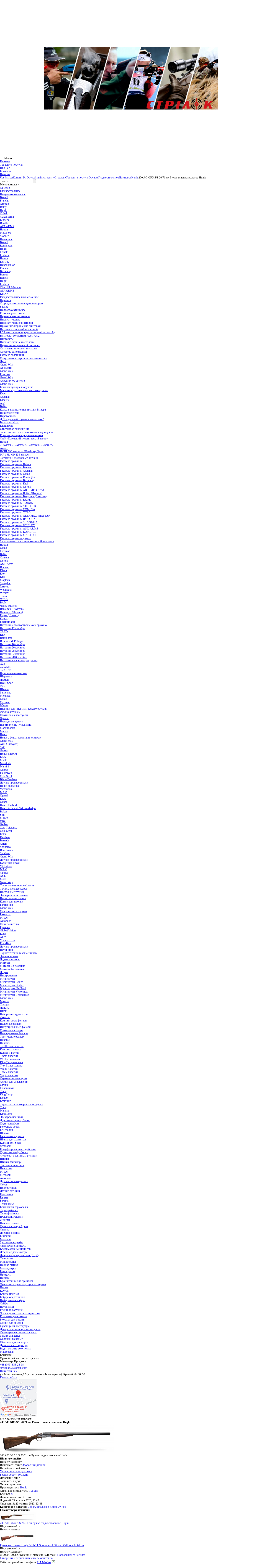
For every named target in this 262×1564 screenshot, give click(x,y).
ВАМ (3, 602)
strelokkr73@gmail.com (13, 1367)
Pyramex (5, 927)
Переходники (8, 415)
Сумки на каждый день (14, 1226)
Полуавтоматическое (12, 194)
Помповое (6, 239)
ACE (3, 875)
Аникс (4, 448)
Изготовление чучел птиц (16, 724)
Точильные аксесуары (13, 888)
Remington (6, 245)
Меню (8, 158)
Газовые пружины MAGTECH (18, 534)
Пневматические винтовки (16, 322)
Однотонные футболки (14, 1152)
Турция (33, 1490)
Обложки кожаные (11, 1338)
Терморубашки (9, 1210)
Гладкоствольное (10, 190)
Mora (3, 879)
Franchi (4, 200)
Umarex (4, 399)
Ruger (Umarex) (9, 615)
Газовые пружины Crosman (16, 470)
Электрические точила (14, 895)
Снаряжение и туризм (13, 911)
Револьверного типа (12, 313)
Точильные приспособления (17, 885)
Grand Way (6, 364)
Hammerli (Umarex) (11, 612)
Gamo (3, 547)
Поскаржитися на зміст (71, 1554)
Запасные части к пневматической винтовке (27, 541)
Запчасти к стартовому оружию (19, 457)
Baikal (3, 406)
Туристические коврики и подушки (21, 1104)
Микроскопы (8, 1261)
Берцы (4, 1197)
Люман (4, 679)
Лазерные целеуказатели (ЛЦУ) (19, 1255)
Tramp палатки (9, 1055)
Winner (4, 705)
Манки (4, 731)
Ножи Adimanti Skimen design (18, 808)
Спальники (7, 1088)
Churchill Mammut (10, 287)
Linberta (4, 219)
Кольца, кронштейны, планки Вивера (23, 409)
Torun (3, 596)
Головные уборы (10, 1126)
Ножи (3, 734)
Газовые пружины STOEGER (18, 506)
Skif (2, 747)
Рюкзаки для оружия (12, 1319)
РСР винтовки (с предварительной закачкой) (27, 332)
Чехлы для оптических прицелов (20, 1313)
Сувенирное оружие (12, 380)
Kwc (3, 393)
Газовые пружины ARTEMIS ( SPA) (22, 489)
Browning (5, 271)
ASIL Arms (6, 563)
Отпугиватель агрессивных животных (23, 358)
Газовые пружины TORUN (16, 502)
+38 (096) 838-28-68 (12, 1364)
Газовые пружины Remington (17, 477)
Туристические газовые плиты (18, 952)
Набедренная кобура (12, 1300)
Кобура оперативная (12, 1297)
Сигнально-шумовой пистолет (18, 348)
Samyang (5, 692)
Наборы (5, 1039)
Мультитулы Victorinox (14, 991)
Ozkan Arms (7, 216)
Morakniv (5, 763)
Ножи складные (9, 785)
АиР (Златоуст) (9, 743)
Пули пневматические (13, 673)
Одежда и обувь (9, 1123)
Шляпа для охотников (13, 1139)
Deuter (4, 1097)
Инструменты (8, 975)
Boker (3, 811)
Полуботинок (8, 1187)
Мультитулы (7, 978)
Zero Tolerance (8, 827)
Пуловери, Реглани (11, 1216)
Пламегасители (9, 412)
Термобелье (7, 1203)
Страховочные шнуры (13, 1078)
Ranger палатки (9, 1052)
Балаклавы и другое (12, 1136)
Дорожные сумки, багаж (15, 1120)
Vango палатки (9, 1075)
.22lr (2, 663)
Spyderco (5, 846)
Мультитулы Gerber (12, 985)
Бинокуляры (7, 1271)
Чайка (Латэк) (8, 605)
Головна (5, 161)
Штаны (4, 1158)
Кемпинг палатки (10, 1049)
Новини (5, 174)
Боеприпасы (7, 621)
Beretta (4, 223)
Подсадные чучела (11, 721)
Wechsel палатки (10, 1059)
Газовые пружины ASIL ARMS (19, 528)
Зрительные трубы (11, 1242)
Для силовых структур (13, 1345)
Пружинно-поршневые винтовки (20, 325)
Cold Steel (6, 776)
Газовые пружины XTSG (15, 512)
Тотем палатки (9, 1071)
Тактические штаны (12, 1165)
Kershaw (5, 837)
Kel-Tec (4, 261)
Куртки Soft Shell (10, 1142)
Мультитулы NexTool (13, 988)
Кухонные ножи (10, 862)
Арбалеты (6, 367)
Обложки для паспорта (14, 1342)
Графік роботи (8, 1377)
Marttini (4, 766)
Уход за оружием (10, 711)
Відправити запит (11, 1464)
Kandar (4, 618)
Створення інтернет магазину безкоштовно (26, 1558)
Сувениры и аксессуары (14, 1325)
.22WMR (5, 666)
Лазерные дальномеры (13, 1252)
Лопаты (4, 1007)
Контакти (6, 171)
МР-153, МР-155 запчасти (15, 454)
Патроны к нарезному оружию (18, 660)
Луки (3, 361)
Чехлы (4, 1287)
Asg (2, 403)
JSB (2, 686)
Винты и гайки (9, 422)
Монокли (5, 1239)
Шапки (4, 1133)
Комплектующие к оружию (16, 387)
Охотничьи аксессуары (14, 715)
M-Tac (3, 917)
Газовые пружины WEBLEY (17, 525)
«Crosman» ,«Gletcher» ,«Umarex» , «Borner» (26, 444)
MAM (3, 792)
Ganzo (3, 750)
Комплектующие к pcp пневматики (21, 435)
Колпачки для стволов (13, 1316)
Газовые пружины (11, 461)
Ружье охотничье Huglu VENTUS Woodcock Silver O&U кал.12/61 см (42, 1545)
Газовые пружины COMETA (17, 509)
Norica (4, 560)
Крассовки (6, 1194)
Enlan (3, 834)
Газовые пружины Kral (14, 483)
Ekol (2, 573)
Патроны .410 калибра (13, 657)
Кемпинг (5, 1100)
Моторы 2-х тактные (12, 965)
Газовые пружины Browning (17, 480)
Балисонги (6, 904)
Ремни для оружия (11, 1309)
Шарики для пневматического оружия (23, 708)
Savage (4, 306)
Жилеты (5, 1219)
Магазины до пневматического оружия (24, 390)
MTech (4, 817)
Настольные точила (12, 891)
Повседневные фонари (14, 1033)
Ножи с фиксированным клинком (20, 737)
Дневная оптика (10, 1232)
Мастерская (7, 1351)
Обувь (3, 1184)
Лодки (4, 972)
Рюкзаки (5, 914)
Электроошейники (11, 1116)
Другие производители (14, 782)
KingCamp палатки (11, 1062)
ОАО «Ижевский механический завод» (24, 438)
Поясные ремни (9, 1223)
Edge (3, 933)
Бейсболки (6, 1129)
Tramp (3, 1091)
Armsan (4, 203)
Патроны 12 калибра (12, 628)
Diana (3, 570)
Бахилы (4, 1200)
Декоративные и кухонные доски (20, 1329)
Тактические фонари (12, 1036)
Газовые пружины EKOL (15, 499)
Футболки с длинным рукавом (18, 1155)
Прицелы (5, 1274)
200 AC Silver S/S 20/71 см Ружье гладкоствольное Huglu (34, 1523)
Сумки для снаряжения (14, 1081)
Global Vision (8, 930)
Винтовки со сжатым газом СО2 (20, 335)
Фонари (5, 1017)
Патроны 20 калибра (12, 647)
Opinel (4, 795)
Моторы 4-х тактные (12, 969)
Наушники (6, 949)
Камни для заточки (11, 901)
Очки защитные (9, 924)
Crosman (5, 396)
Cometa (4, 557)
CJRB (3, 843)
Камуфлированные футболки (18, 1149)
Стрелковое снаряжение (14, 428)
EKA (3, 756)
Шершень (6, 676)
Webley (4, 592)
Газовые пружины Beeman (16, 467)
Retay (3, 206)
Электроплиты (9, 956)
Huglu (3, 210)
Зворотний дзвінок (33, 1464)
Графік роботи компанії (14, 1474)
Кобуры (4, 1290)
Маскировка (7, 727)
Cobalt (3, 213)
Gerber (4, 769)
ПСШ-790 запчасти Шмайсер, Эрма (21, 451)
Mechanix (5, 1174)
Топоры (4, 1004)
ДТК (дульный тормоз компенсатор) (22, 419)
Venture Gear (7, 940)
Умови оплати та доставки (16, 1471)
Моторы (5, 962)
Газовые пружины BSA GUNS (18, 518)
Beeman (4, 567)
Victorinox (6, 788)
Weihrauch (6, 589)
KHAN (4, 293)
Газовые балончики (12, 354)
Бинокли (5, 1235)
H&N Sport (6, 682)
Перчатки (6, 1168)
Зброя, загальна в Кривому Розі (47, 1506)
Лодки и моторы (10, 959)
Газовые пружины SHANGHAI (19, 522)
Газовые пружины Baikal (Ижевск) (21, 493)
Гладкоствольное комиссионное (19, 297)
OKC (3, 821)
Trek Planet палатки (11, 1065)
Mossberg (5, 232)
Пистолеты (7, 338)
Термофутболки (9, 1213)
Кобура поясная (9, 1293)
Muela (3, 760)
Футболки (6, 1145)
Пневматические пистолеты (17, 342)
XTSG (4, 599)
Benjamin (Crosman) (12, 608)
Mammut (5, 1110)
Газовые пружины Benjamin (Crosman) (23, 496)
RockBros (5, 943)
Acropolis (5, 920)
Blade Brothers (8, 779)
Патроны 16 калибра (12, 644)
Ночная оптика (9, 1264)
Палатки (5, 1043)
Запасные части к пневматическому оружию (27, 432)
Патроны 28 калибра (12, 650)
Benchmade (6, 850)
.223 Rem (5, 670)
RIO (2, 634)
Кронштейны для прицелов (17, 1280)
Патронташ (7, 1306)
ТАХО (4, 631)
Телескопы (6, 1258)
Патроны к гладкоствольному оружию (23, 624)
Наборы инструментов (14, 1014)
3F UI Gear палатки (12, 1046)
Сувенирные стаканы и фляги (18, 1332)
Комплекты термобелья (14, 1207)
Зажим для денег (10, 1335)
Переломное (7, 264)
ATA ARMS (7, 226)
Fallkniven (6, 772)
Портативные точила (13, 898)
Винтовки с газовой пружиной (19, 329)
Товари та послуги (11, 164)
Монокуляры (8, 1268)
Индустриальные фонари (15, 1026)
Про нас (5, 167)
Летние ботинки (10, 1190)
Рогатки (5, 374)
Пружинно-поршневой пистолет (20, 345)
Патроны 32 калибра (12, 653)
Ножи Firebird (8, 753)
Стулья (4, 1084)
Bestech (4, 840)
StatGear (5, 853)
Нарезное (5, 300)
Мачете (4, 1001)
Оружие (5, 187)
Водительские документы (15, 1348)
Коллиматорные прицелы (15, 1248)
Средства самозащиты (13, 351)
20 (12, 1493)
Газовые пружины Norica (15, 486)
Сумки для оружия (11, 1322)
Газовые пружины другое (15, 538)
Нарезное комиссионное (15, 316)
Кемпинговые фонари (13, 1020)
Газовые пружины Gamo (15, 473)
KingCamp (6, 1094)
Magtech (5, 579)
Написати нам (8, 1370)
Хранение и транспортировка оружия (23, 1284)
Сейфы (4, 1303)
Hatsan (4, 229)
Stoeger (4, 235)
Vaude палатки (9, 1068)
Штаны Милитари (11, 1161)
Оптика (4, 1229)
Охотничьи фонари (11, 1030)
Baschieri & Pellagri (11, 641)
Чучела (4, 718)
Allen (3, 936)
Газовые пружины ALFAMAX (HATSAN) (25, 515)
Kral (2, 576)
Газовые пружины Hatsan (15, 464)
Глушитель (6, 425)
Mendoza (5, 695)
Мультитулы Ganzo (11, 981)
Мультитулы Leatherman (14, 994)
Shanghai (5, 583)
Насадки (5, 1277)
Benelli (4, 197)
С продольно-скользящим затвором (21, 303)
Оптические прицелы (13, 1245)
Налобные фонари (11, 1023)
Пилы (3, 1010)
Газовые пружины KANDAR (18, 531)
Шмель (4, 689)
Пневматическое (10, 319)
